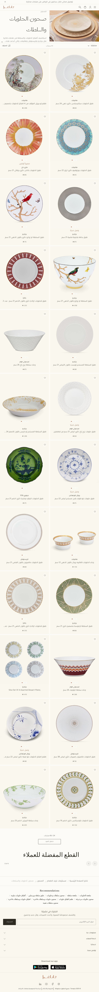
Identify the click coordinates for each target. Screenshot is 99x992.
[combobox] (92, 45)
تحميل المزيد (49, 841)
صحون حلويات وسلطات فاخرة (44, 899)
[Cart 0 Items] (85, 7)
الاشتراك (9, 922)
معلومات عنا (91, 933)
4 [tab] (26, 357)
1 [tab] (72, 96)
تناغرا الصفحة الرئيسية (79, 881)
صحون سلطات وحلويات (55, 895)
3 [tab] (75, 96)
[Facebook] (52, 984)
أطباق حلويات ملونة (18, 895)
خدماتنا (93, 945)
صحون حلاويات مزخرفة (84, 899)
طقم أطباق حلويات (66, 899)
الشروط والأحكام (48, 989)
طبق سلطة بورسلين (36, 895)
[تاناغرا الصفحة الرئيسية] (8, 7)
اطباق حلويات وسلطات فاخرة (19, 899)
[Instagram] (58, 984)
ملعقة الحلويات (85, 895)
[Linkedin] (40, 984)
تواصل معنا (91, 951)
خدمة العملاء (91, 939)
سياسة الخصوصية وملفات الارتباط (29, 989)
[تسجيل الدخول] (90, 7)
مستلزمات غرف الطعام (56, 881)
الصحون (40, 881)
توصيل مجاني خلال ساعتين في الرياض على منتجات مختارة (49, 2)
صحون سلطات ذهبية (50, 903)
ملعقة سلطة (72, 895)
